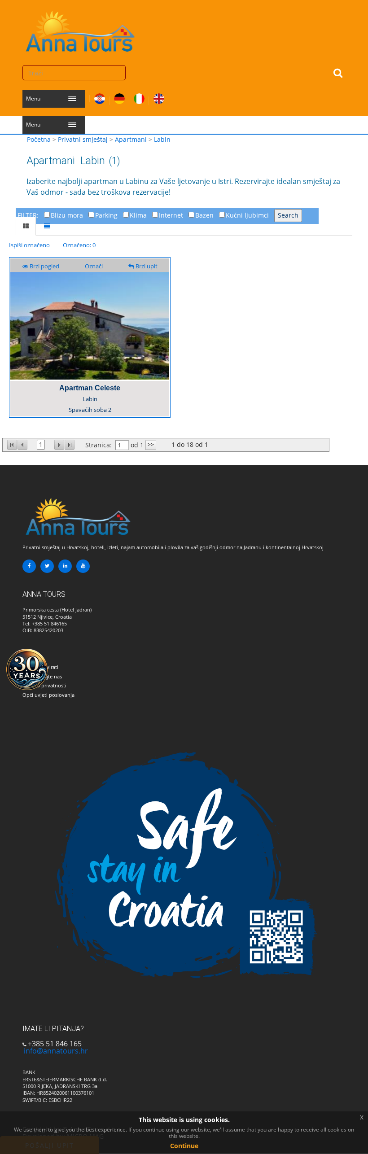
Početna (39, 139)
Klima (138, 215)
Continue (184, 1145)
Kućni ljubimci (247, 215)
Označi (94, 266)
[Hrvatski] (99, 97)
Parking (106, 215)
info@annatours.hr (56, 1051)
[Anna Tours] (80, 29)
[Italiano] (139, 97)
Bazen (204, 215)
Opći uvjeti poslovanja (48, 694)
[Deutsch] (119, 97)
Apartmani (131, 139)
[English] (158, 97)
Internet (171, 215)
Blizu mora (67, 215)
